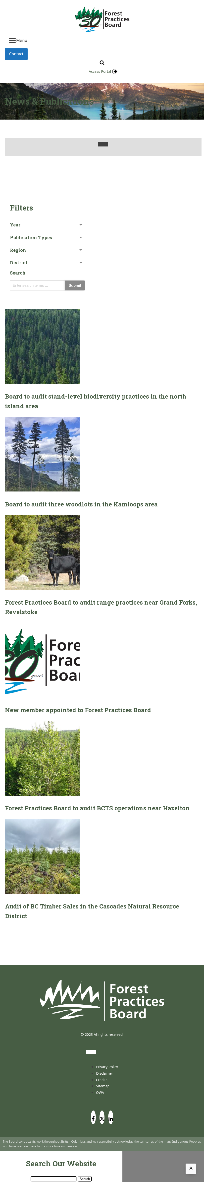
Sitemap (102, 1086)
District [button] (18, 263)
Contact (16, 54)
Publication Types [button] (31, 237)
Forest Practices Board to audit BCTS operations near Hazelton (97, 808)
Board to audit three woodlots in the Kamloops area (81, 504)
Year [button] (15, 225)
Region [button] (18, 250)
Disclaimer (104, 1073)
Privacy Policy (107, 1066)
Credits (101, 1079)
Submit (75, 285)
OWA (100, 1092)
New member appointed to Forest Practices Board (78, 710)
